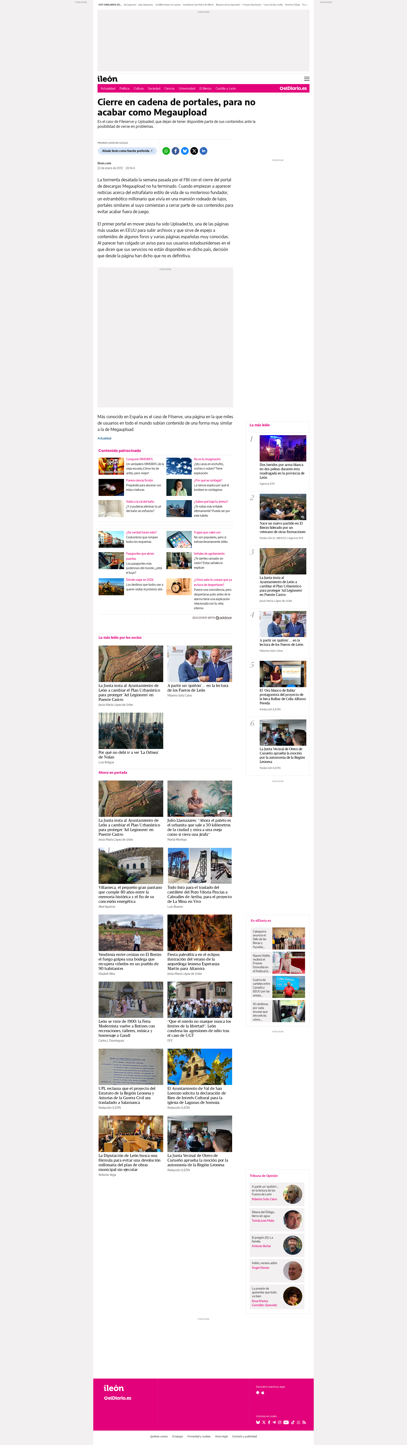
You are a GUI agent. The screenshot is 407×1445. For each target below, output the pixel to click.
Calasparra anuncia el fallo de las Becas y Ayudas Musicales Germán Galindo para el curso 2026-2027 (261, 939)
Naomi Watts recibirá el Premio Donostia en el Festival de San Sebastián (261, 963)
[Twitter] (194, 151)
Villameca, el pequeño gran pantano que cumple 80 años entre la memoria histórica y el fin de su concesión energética (130, 894)
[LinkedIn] (203, 151)
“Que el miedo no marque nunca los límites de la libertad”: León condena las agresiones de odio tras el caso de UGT (199, 1028)
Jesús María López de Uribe (116, 704)
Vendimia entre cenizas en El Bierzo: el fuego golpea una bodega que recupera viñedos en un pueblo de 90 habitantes (130, 961)
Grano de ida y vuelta (273, 4)
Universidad (187, 88)
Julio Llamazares (145, 4)
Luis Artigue (106, 762)
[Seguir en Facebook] (269, 1422)
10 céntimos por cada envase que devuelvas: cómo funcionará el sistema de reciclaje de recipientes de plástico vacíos (261, 1011)
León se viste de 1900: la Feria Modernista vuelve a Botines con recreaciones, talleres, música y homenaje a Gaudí (127, 1028)
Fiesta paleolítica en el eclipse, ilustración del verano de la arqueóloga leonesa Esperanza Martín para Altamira (193, 961)
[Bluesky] (185, 151)
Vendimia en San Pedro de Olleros (198, 4)
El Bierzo (205, 88)
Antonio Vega (107, 1174)
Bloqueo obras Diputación (228, 4)
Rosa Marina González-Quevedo (264, 1303)
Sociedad (154, 88)
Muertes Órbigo (292, 4)
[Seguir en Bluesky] (258, 1422)
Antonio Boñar (261, 1246)
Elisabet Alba (107, 973)
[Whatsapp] (166, 151)
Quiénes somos (159, 1436)
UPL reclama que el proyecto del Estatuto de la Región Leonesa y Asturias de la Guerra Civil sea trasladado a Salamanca (127, 1095)
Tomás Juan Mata (263, 1220)
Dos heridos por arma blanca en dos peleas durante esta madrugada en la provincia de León (282, 471)
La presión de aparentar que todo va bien (264, 1292)
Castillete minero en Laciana (168, 4)
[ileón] (127, 1388)
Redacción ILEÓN (110, 1107)
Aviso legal (221, 1436)
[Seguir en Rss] (304, 1422)
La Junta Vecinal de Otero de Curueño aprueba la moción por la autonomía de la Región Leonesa (197, 1160)
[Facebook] (175, 151)
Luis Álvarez (175, 906)
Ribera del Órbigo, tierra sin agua (263, 1214)
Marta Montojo (177, 839)
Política (125, 88)
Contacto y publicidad (244, 1436)
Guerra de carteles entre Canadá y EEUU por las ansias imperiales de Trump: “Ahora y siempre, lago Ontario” (261, 987)
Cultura (139, 88)
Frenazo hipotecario (252, 4)
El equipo (177, 1436)
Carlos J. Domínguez (111, 1040)
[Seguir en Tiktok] (293, 1422)
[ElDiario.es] (293, 88)
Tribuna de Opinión (264, 1176)
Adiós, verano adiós (264, 1263)
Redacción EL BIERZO (273, 538)
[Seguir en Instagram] (279, 1422)
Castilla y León (226, 88)
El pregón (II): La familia (262, 1239)
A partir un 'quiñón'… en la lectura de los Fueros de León (197, 688)
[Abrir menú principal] (306, 79)
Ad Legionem (130, 4)
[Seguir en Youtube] (286, 1422)
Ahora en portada (113, 772)
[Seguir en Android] (257, 1392)
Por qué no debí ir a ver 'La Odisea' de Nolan (129, 755)
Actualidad (108, 88)
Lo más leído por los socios (120, 637)
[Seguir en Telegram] (274, 1422)
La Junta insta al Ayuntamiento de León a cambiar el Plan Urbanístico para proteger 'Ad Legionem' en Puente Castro (129, 692)
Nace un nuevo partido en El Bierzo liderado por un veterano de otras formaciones (283, 527)
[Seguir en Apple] (262, 1392)
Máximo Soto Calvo (179, 695)
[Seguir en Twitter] (264, 1422)
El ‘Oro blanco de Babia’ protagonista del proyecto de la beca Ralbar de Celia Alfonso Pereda (283, 696)
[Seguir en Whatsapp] (298, 1422)
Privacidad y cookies (199, 1436)
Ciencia (169, 88)
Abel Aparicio (107, 906)
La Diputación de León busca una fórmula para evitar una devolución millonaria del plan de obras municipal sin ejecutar (129, 1162)
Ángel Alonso (260, 1267)
